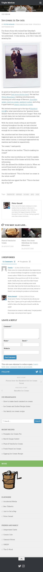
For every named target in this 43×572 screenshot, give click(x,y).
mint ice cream (13, 102)
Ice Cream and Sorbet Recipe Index (16, 406)
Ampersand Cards (10, 530)
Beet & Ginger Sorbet (11, 439)
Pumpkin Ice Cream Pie (12, 434)
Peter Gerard (9, 24)
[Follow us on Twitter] (37, 371)
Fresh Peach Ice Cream (12, 449)
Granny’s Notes (9, 539)
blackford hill (10, 194)
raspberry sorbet (26, 102)
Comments (10, 262)
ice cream (6, 14)
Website (7, 348)
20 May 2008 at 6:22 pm (22, 267)
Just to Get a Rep (9, 511)
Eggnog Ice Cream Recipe (13, 454)
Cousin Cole (8, 534)
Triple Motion (8, 2)
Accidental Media (10, 501)
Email (25, 341)
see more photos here (20, 94)
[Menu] (40, 2)
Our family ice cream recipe (14, 411)
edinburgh (19, 194)
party (32, 194)
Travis (10, 267)
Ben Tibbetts (8, 506)
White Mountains (8, 97)
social (37, 194)
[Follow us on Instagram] (40, 371)
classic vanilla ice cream (23, 104)
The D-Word (8, 549)
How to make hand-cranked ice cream (18, 401)
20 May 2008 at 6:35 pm (26, 296)
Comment (8, 326)
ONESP (6, 544)
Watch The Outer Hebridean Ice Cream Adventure (30, 242)
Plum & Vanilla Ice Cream (13, 444)
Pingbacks (25, 262)
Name (6, 341)
